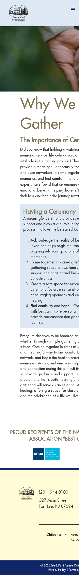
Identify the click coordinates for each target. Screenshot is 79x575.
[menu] (73, 8)
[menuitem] (56, 534)
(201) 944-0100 (53, 492)
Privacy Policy (57, 570)
